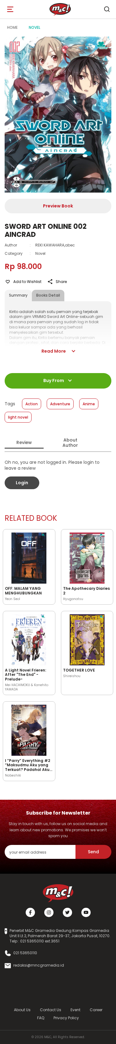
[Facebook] (30, 912)
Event (75, 1009)
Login (22, 483)
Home (12, 27)
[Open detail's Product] (29, 557)
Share (61, 281)
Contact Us (50, 1009)
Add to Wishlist (27, 281)
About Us (22, 1009)
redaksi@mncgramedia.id (38, 965)
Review (24, 442)
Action (31, 404)
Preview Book (58, 206)
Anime (89, 404)
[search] (106, 9)
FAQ (40, 1017)
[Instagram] (49, 912)
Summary (18, 295)
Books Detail (48, 295)
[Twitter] (67, 912)
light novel (18, 417)
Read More (53, 351)
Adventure (60, 404)
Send (93, 852)
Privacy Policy (66, 1017)
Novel (34, 27)
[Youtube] (86, 912)
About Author (70, 442)
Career (96, 1009)
